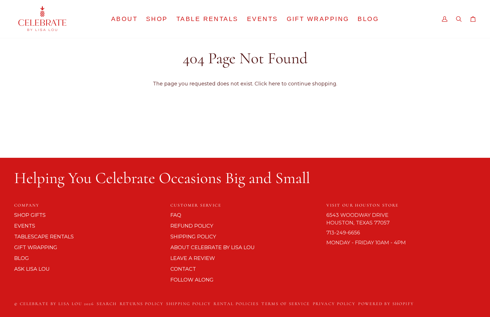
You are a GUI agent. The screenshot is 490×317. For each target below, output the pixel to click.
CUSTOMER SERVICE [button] (195, 205)
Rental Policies (236, 303)
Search (107, 303)
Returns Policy (142, 303)
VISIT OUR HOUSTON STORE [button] (362, 205)
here (274, 84)
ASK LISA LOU (32, 269)
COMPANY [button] (26, 205)
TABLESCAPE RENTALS (44, 237)
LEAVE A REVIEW (192, 258)
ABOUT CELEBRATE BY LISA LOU (212, 247)
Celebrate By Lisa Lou (51, 303)
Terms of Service (285, 303)
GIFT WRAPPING (35, 247)
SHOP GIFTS (30, 215)
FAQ (175, 215)
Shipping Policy (188, 303)
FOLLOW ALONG (192, 280)
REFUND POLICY (191, 226)
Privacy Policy (334, 303)
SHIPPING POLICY (193, 237)
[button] (157, 19)
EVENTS (24, 226)
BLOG (21, 258)
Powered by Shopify (386, 303)
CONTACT (183, 269)
